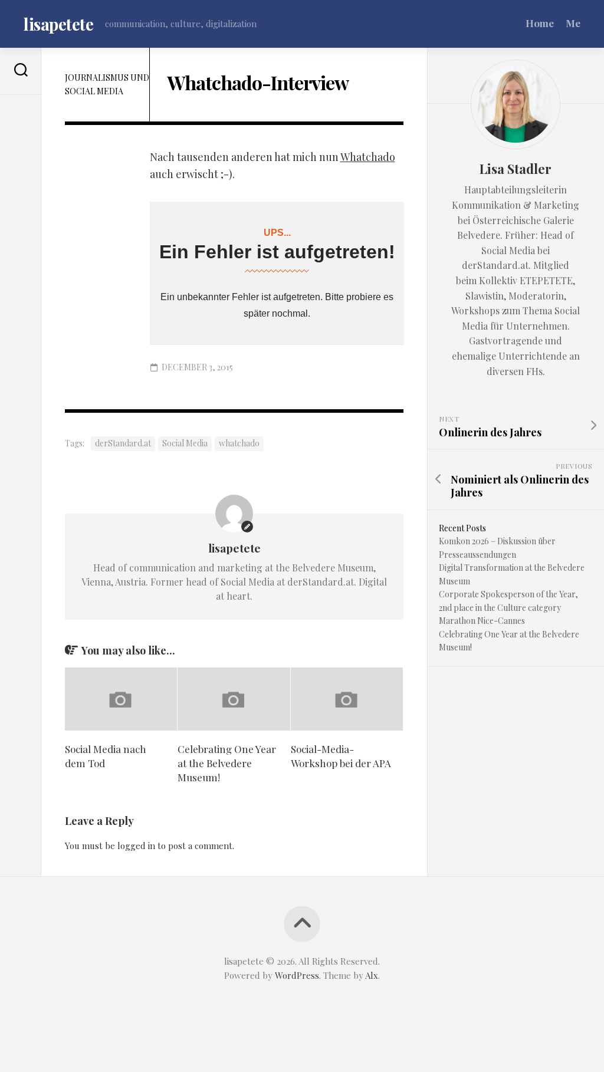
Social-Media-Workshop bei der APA (341, 756)
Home (540, 23)
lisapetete (58, 24)
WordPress (297, 975)
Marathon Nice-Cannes (482, 620)
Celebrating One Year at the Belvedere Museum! (227, 763)
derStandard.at (123, 443)
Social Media (185, 443)
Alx (371, 975)
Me (573, 23)
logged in (136, 845)
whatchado (239, 443)
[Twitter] (20, 126)
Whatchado (367, 157)
